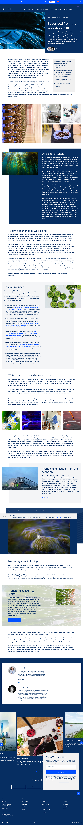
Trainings (23, 809)
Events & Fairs (65, 806)
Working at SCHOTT (46, 809)
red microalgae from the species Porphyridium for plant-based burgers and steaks (22, 333)
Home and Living (5, 808)
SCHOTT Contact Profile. (64, 782)
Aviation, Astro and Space (6, 804)
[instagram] (74, 822)
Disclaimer (30, 822)
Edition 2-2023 (65, 17)
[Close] (75, 757)
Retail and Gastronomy (6, 812)
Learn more (45, 497)
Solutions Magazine (55, 9)
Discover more (14, 620)
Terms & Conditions (48, 822)
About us (71, 9)
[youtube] (80, 822)
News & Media (65, 808)
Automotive (4, 802)
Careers (65, 9)
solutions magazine (56, 17)
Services (23, 808)
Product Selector (25, 801)
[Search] (78, 9)
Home (49, 17)
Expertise (24, 806)
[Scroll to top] (78, 793)
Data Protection (40, 822)
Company (44, 801)
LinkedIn (20, 786)
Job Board (44, 812)
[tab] (36, 772)
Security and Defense (6, 814)
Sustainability (44, 802)
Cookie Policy (58, 517)
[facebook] (72, 822)
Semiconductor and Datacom (7, 815)
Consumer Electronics (6, 805)
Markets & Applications (29, 9)
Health (3, 807)
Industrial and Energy (6, 809)
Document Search (45, 804)
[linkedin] (76, 822)
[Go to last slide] (34, 772)
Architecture (4, 801)
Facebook (34, 786)
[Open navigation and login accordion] (80, 9)
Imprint (35, 822)
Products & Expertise (42, 9)
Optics (3, 811)
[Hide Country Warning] (81, 2)
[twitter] (78, 822)
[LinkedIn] (19, 682)
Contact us (65, 801)
